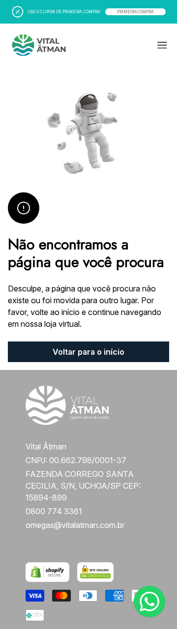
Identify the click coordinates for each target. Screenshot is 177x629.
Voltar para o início (88, 352)
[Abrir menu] (129, 45)
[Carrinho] (45, 45)
